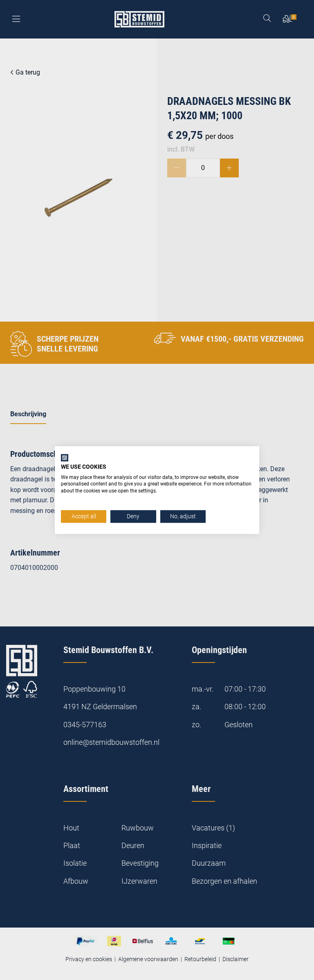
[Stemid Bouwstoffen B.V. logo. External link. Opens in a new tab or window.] (64, 457)
